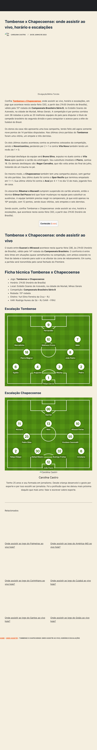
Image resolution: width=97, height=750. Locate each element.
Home (2, 638)
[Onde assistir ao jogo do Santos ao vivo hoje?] (26, 601)
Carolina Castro (48, 477)
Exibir (53, 224)
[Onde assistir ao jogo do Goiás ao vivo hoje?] (71, 601)
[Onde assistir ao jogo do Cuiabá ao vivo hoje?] (71, 564)
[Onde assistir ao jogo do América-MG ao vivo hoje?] (71, 527)
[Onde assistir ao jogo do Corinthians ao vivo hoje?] (26, 564)
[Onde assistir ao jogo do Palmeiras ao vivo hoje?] (26, 527)
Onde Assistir (12, 638)
